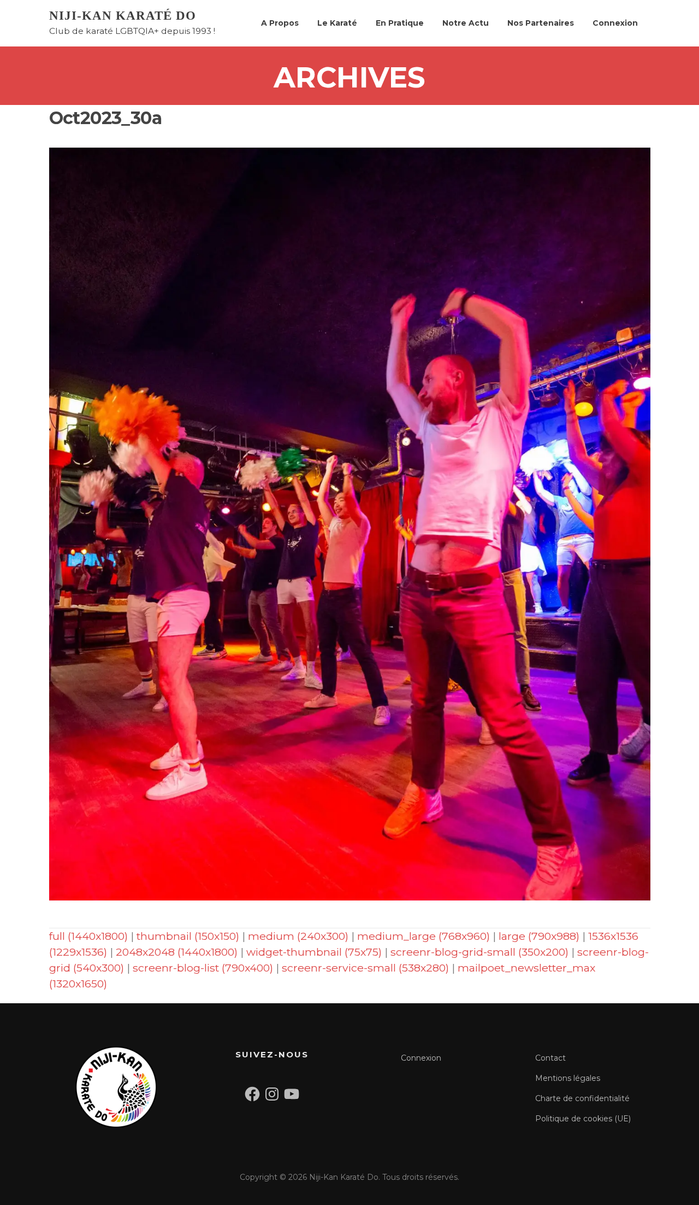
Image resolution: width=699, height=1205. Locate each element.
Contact (550, 1058)
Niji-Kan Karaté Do (122, 15)
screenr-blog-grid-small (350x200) (479, 951)
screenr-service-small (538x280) (365, 967)
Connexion (615, 23)
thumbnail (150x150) (188, 936)
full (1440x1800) (88, 936)
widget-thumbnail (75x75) (314, 951)
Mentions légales (567, 1078)
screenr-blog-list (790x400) (203, 967)
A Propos (280, 23)
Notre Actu (465, 23)
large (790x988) (539, 936)
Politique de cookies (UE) (583, 1119)
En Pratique (400, 23)
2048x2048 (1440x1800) (177, 951)
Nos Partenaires (540, 23)
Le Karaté (337, 23)
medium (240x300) (298, 936)
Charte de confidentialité (582, 1098)
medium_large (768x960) (423, 936)
